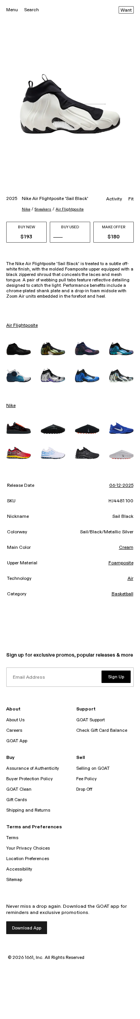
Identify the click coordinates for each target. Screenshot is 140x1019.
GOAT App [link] (16, 741)
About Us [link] (15, 720)
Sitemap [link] (14, 880)
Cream (126, 547)
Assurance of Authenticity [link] (32, 768)
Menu (12, 10)
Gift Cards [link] (16, 800)
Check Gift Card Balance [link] (101, 730)
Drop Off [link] (84, 789)
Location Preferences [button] (27, 859)
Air (130, 578)
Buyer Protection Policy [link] (29, 779)
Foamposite (120, 563)
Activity (114, 199)
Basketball (122, 594)
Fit (131, 199)
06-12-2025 (121, 485)
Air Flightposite (70, 209)
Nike (26, 209)
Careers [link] (14, 730)
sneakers (43, 209)
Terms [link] (12, 838)
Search (31, 10)
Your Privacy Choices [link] (28, 848)
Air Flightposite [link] (22, 325)
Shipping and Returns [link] (28, 810)
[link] (18, 349)
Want (126, 10)
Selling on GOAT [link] (93, 768)
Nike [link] (11, 405)
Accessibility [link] (19, 869)
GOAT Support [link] (90, 720)
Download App (26, 928)
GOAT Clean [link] (19, 789)
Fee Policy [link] (86, 779)
